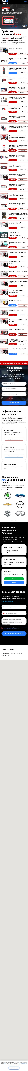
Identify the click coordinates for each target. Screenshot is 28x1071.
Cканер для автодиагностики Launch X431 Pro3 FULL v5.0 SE (17, 156)
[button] (23, 363)
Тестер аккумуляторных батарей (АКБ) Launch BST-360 (18, 107)
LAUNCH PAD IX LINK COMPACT (17, 252)
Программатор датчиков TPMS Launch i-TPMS (17, 68)
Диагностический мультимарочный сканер (18, 341)
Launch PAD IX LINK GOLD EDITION (18, 271)
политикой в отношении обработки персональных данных (15, 398)
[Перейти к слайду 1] (11, 26)
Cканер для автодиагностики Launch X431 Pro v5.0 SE (17, 175)
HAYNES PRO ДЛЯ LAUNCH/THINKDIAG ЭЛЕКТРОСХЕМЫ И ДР (15, 234)
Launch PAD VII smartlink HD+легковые (15, 49)
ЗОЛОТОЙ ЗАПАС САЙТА (15, 223)
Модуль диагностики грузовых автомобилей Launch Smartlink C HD (17, 137)
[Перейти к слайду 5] (16, 26)
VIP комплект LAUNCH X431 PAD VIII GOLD (18, 320)
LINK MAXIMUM (17, 349)
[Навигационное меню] (25, 2)
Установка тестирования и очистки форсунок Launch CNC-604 (18, 127)
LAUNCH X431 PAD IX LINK (16, 310)
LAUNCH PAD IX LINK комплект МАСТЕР (17, 262)
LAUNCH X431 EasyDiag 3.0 (16, 300)
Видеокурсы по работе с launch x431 (17, 243)
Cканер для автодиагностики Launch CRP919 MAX (17, 117)
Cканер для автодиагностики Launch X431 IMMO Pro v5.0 (17, 194)
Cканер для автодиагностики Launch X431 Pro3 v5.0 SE (17, 185)
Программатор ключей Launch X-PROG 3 (18, 78)
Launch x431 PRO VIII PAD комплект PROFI (16, 291)
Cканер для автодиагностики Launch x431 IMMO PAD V (17, 165)
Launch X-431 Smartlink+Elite (16, 329)
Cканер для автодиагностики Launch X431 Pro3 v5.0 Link (17, 204)
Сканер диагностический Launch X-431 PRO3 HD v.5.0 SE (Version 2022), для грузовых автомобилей (18, 89)
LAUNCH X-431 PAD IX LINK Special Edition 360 (18, 281)
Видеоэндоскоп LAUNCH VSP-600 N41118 (18, 59)
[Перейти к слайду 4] (15, 26)
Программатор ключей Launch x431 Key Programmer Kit (17, 97)
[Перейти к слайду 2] (12, 26)
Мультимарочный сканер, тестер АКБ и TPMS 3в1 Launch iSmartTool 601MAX (18, 147)
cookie (5, 1063)
